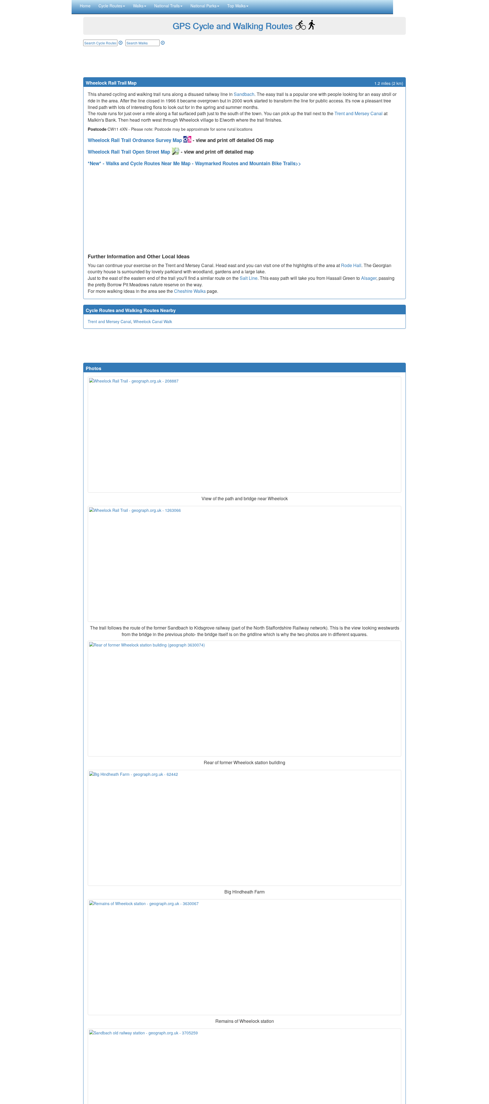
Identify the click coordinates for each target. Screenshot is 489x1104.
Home (85, 5)
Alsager (368, 278)
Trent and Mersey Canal (358, 113)
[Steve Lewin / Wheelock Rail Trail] (244, 434)
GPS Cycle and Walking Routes (233, 26)
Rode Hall (351, 265)
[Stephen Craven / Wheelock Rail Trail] (244, 563)
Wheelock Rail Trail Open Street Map (129, 151)
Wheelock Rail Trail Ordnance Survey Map (135, 140)
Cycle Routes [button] (110, 5)
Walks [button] (138, 5)
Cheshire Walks (190, 291)
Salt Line (249, 278)
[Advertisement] (244, 61)
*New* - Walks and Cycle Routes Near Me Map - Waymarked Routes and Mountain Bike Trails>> (194, 163)
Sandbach (244, 94)
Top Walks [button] (236, 5)
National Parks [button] (203, 5)
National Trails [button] (167, 5)
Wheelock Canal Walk (152, 321)
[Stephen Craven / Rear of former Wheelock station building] (244, 698)
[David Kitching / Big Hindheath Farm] (244, 827)
